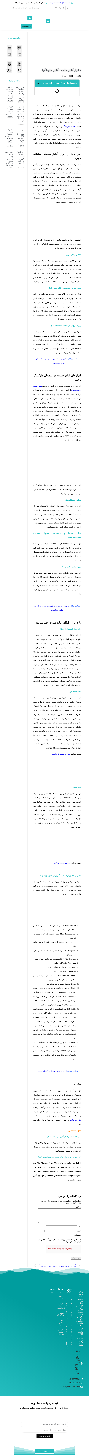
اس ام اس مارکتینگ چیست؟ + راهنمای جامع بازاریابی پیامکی (20, 93)
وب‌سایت (77, 1235)
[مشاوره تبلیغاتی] (9, 64)
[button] (48, 21)
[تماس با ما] (19, 64)
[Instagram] (56, 8)
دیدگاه (78, 1207)
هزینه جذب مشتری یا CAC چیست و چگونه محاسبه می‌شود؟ (20, 137)
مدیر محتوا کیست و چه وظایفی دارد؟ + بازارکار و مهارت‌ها (9, 158)
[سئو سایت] (19, 48)
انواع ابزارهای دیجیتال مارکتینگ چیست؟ (52, 1071)
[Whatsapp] (60, 8)
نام (79, 1226)
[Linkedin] (63, 8)
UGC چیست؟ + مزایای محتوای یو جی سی (9, 111)
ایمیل (78, 1231)
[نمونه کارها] (9, 48)
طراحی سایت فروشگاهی (60, 754)
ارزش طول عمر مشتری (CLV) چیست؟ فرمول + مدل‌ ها (9, 93)
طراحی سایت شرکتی (62, 863)
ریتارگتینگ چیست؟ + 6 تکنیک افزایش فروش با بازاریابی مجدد (20, 158)
